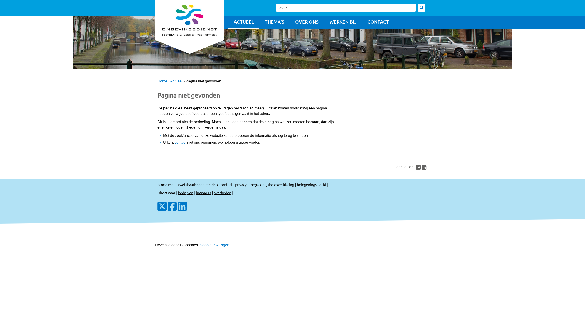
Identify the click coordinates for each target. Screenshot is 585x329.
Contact (378, 22)
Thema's (274, 22)
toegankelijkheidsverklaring (271, 184)
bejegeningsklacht (311, 184)
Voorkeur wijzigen (214, 245)
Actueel (244, 22)
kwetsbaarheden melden (198, 184)
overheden (222, 192)
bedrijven (185, 192)
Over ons (307, 22)
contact (180, 142)
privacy (241, 184)
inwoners (203, 192)
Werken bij (343, 22)
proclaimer (166, 184)
